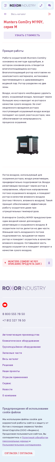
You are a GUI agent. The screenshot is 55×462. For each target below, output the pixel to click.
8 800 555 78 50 (13, 314)
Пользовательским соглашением (21, 445)
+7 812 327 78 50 (14, 320)
